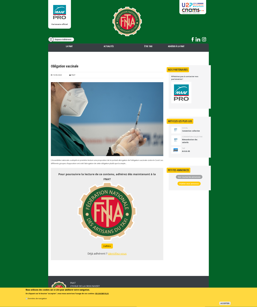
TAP (183, 148)
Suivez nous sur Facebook (193, 39)
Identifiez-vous (117, 253)
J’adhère (107, 246)
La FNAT (69, 46)
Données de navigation (37, 298)
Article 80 (186, 151)
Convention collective (191, 131)
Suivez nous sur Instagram (204, 39)
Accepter (224, 303)
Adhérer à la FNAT (176, 46)
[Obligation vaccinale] (107, 154)
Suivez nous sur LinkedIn (198, 39)
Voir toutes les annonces (189, 177)
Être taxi (148, 46)
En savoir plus (102, 294)
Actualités (109, 46)
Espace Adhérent (63, 39)
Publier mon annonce (189, 183)
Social (185, 128)
